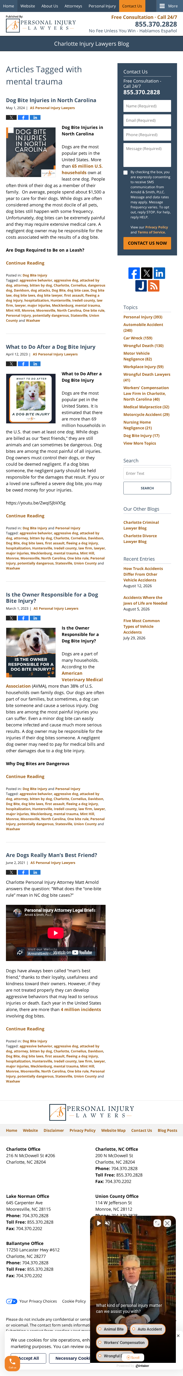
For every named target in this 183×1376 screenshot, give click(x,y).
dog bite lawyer (49, 295)
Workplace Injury (143, 366)
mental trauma (87, 305)
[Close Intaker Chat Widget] (167, 1223)
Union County (85, 563)
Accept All (28, 1358)
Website (27, 6)
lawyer (20, 305)
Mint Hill (13, 310)
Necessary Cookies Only (81, 1358)
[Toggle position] (157, 1223)
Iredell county (83, 300)
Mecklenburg (62, 305)
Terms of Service (151, 232)
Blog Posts (167, 1130)
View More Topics (139, 443)
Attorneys (73, 6)
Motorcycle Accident (146, 414)
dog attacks (40, 290)
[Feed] (153, 286)
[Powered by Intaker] (142, 1366)
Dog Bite (59, 290)
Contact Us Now (147, 243)
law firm (85, 548)
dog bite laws (24, 295)
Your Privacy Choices (38, 1301)
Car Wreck (137, 338)
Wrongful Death (143, 345)
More (173, 6)
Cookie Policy (74, 1301)
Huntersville (61, 300)
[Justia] (141, 286)
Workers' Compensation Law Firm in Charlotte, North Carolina (146, 393)
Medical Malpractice (146, 406)
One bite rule (93, 310)
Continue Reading (25, 263)
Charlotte (61, 285)
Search (147, 488)
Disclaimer (54, 1130)
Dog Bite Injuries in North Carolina (51, 100)
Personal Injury (102, 6)
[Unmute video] (98, 1223)
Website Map (113, 1130)
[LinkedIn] (159, 273)
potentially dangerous (51, 315)
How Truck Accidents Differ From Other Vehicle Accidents (143, 574)
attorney (21, 285)
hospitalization (36, 300)
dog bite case (78, 290)
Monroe (28, 310)
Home (8, 6)
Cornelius (78, 285)
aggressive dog (66, 280)
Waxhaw (33, 320)
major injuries (38, 305)
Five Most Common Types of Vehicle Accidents (141, 626)
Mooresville (45, 310)
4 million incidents (81, 1009)
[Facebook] (134, 273)
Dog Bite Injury (35, 275)
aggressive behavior (36, 280)
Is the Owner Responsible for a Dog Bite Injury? (52, 597)
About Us (49, 6)
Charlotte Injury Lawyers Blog (41, 24)
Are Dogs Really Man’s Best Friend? (51, 854)
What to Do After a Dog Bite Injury (51, 346)
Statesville (79, 315)
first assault (74, 295)
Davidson (21, 290)
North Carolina (69, 310)
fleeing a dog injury (82, 543)
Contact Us (132, 6)
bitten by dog (41, 285)
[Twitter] (146, 273)
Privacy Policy (156, 227)
